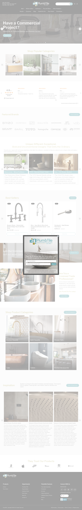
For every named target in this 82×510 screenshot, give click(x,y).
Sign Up (54, 264)
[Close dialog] (58, 236)
